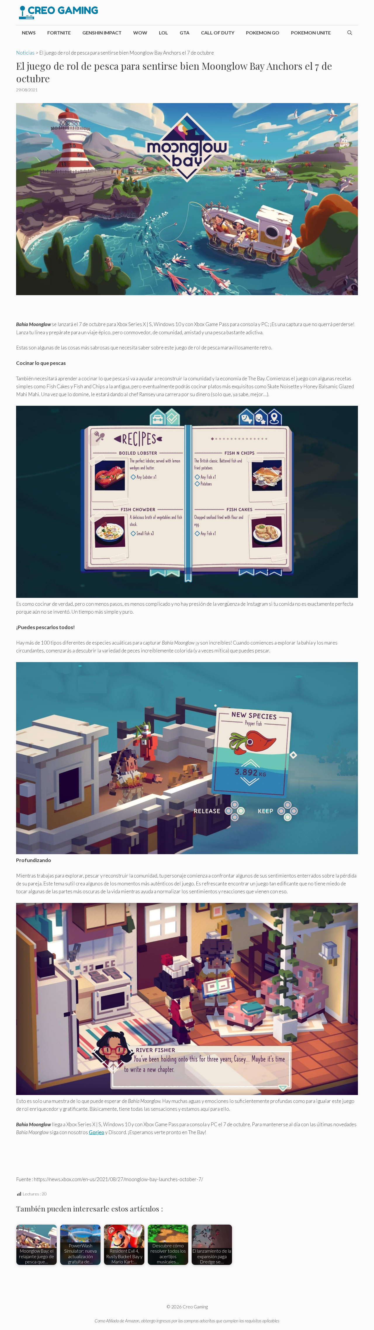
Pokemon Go (262, 32)
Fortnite (59, 32)
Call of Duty (217, 32)
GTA (184, 32)
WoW (140, 32)
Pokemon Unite (311, 32)
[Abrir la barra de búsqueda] (350, 32)
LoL (163, 32)
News (29, 32)
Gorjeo (96, 1132)
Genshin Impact (102, 32)
